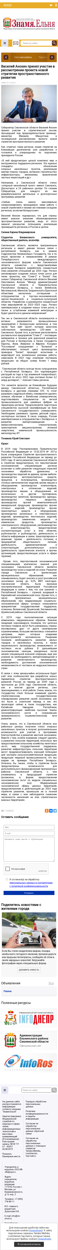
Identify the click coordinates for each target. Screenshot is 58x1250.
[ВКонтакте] (51, 811)
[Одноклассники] (46, 811)
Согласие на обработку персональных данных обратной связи (35, 1128)
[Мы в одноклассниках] (56, 5)
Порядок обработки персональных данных (36, 1104)
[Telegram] (55, 811)
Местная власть (23, 57)
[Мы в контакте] (51, 5)
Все (51, 983)
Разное (8, 991)
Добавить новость (29, 970)
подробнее (36, 1230)
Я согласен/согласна (29, 1244)
